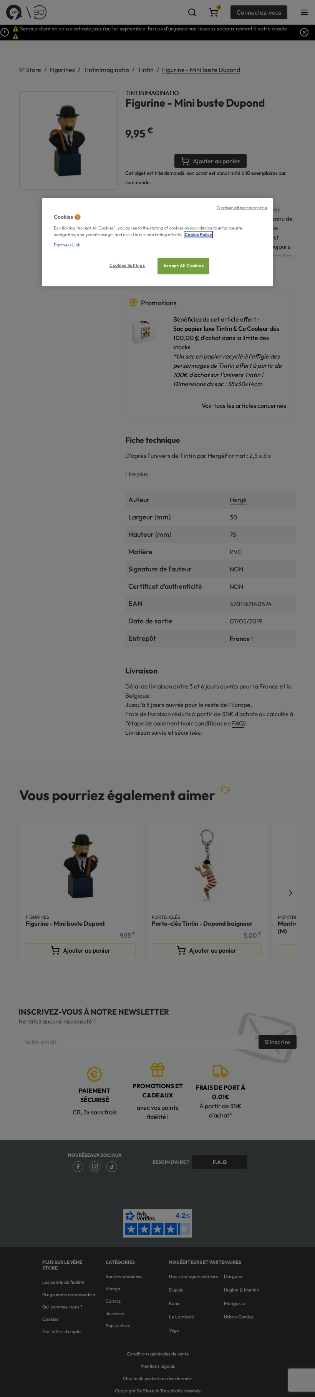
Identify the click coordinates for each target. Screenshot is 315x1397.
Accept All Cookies (183, 265)
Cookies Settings (127, 265)
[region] (157, 242)
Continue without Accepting (242, 207)
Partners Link (67, 245)
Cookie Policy (198, 234)
